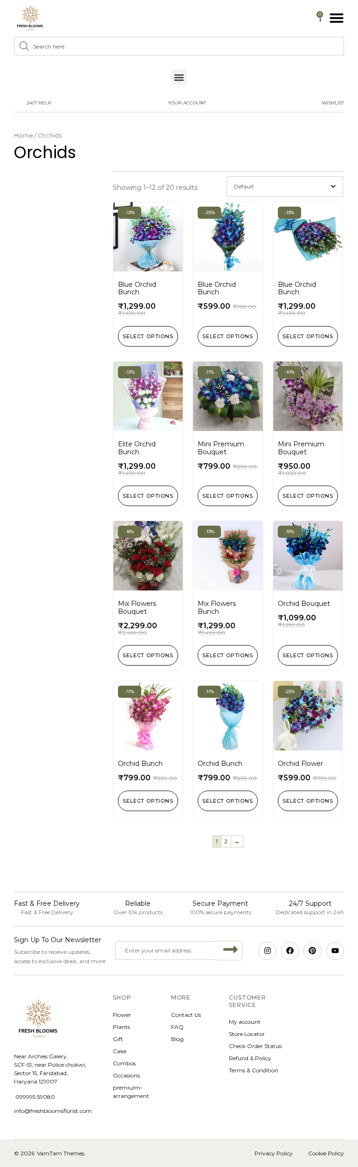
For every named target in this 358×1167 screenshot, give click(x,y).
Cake (119, 1051)
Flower (122, 1014)
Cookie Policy (326, 1153)
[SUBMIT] (230, 950)
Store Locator (247, 1033)
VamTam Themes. (61, 1153)
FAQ (177, 1026)
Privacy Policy (274, 1153)
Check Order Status (255, 1045)
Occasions (126, 1075)
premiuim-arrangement (131, 1091)
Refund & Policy (250, 1058)
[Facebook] (290, 950)
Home (23, 135)
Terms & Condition (253, 1070)
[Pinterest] (312, 950)
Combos (124, 1063)
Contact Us (186, 1014)
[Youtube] (335, 950)
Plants (121, 1026)
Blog (177, 1038)
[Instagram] (267, 950)
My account (245, 1021)
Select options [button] (148, 336)
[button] (336, 18)
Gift (118, 1038)
